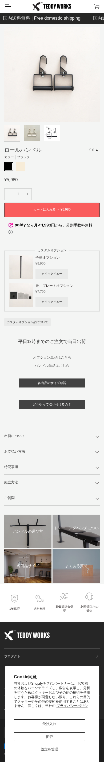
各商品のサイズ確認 (52, 383)
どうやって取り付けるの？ (52, 404)
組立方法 (11, 482)
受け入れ (49, 724)
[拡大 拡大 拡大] (52, 74)
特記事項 (11, 467)
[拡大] (14, 112)
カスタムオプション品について (27, 322)
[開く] (12, 6)
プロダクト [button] (12, 656)
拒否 (49, 737)
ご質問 (9, 498)
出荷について (14, 436)
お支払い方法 (14, 451)
